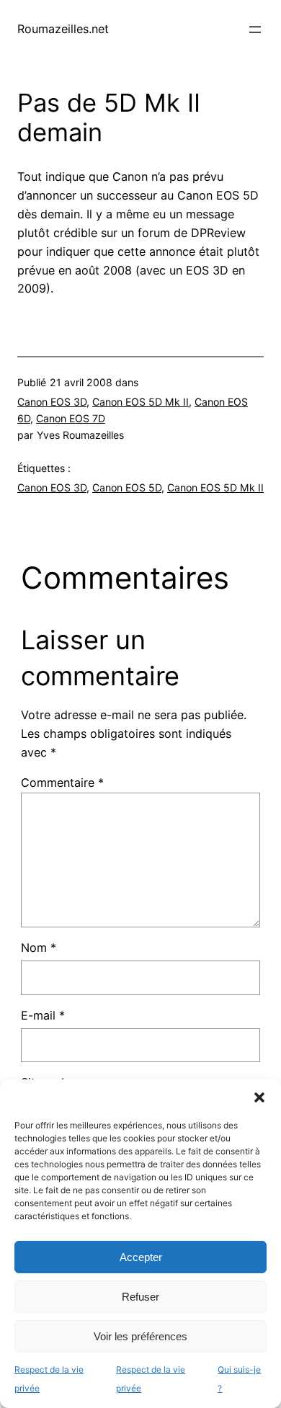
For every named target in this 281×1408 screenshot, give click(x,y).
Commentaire (62, 782)
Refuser (140, 1297)
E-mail (43, 1015)
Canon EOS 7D (70, 418)
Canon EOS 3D (51, 402)
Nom (38, 947)
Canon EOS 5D (126, 487)
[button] (259, 1097)
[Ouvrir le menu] (255, 29)
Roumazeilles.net (63, 29)
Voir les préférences (140, 1336)
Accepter (141, 1257)
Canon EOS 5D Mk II (140, 402)
